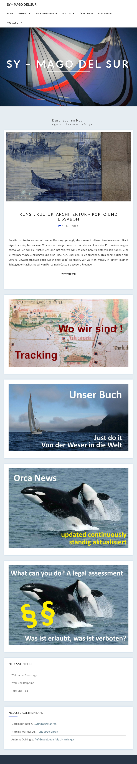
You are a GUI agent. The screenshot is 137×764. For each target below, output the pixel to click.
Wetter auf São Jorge (24, 675)
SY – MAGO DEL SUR (22, 4)
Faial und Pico (19, 690)
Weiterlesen (70, 274)
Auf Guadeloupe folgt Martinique (55, 739)
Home (10, 13)
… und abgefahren (45, 723)
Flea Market (105, 13)
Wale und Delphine (22, 683)
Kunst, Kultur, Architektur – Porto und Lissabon (68, 216)
